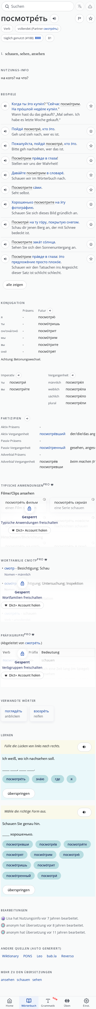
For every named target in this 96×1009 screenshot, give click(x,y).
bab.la (52, 956)
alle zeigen (14, 285)
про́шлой (25, 109)
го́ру (43, 222)
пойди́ (39, 143)
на (57, 202)
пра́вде (38, 158)
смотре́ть (50, 28)
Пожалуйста (22, 143)
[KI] (90, 6)
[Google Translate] (79, 6)
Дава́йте (19, 172)
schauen (23, 979)
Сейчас (54, 103)
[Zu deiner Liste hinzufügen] (90, 18)
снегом (73, 222)
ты (24, 103)
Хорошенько (22, 202)
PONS (27, 956)
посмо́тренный (52, 447)
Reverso (67, 956)
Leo (39, 956)
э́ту (62, 202)
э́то (30, 103)
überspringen (19, 793)
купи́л (39, 103)
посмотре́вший (52, 433)
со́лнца (49, 242)
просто (42, 261)
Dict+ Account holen (31, 530)
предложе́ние (23, 261)
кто (45, 128)
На (14, 109)
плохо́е (54, 261)
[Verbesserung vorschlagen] (79, 18)
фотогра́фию (22, 207)
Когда (16, 103)
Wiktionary (10, 956)
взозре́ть (41, 711)
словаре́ (56, 172)
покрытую (57, 222)
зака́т (37, 242)
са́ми (37, 187)
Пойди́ (17, 128)
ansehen (7, 979)
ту (36, 222)
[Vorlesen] (54, 18)
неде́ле (40, 109)
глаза (52, 158)
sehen (37, 979)
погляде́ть (13, 711)
